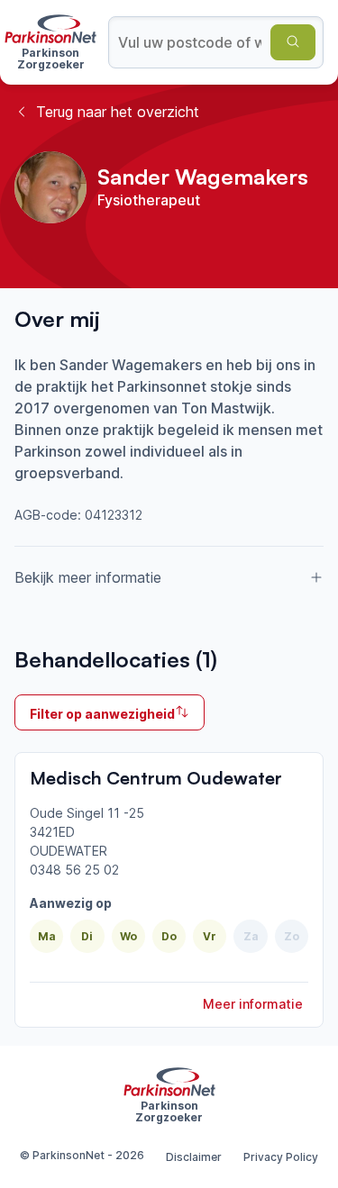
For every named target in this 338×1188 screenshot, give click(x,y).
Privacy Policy (280, 1157)
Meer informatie (253, 1003)
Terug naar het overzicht (117, 112)
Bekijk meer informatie (87, 577)
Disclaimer (194, 1157)
